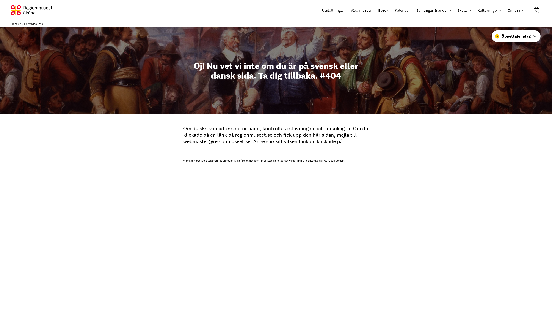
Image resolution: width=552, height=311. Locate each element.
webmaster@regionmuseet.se (216, 141)
